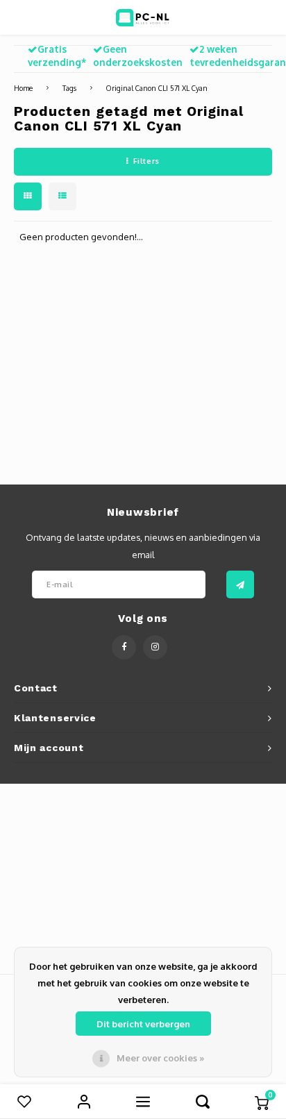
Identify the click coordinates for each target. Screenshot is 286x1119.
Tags (69, 87)
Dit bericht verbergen (143, 1023)
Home (23, 87)
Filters (146, 161)
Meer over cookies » (160, 1057)
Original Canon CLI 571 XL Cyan (157, 87)
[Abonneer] (240, 584)
